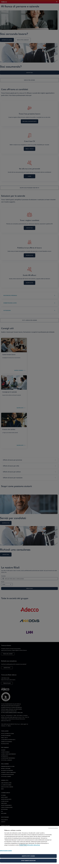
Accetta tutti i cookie (28, 856)
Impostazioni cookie (6, 850)
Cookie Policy (23, 845)
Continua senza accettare (53, 827)
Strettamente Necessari (28, 860)
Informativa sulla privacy (33, 845)
